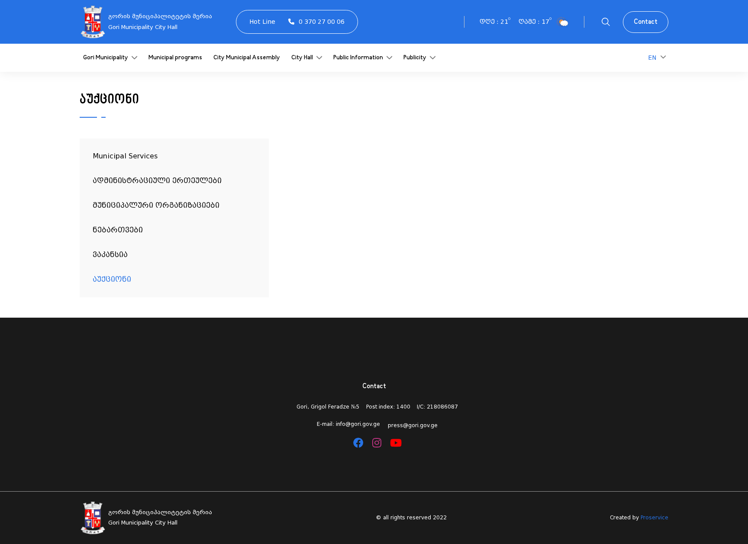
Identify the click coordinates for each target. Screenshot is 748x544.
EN (652, 57)
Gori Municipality (106, 57)
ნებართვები (118, 230)
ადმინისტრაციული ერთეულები (157, 181)
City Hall (302, 57)
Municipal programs (175, 57)
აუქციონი (112, 279)
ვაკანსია (110, 255)
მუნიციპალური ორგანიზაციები (156, 205)
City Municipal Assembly (246, 57)
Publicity (415, 57)
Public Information (358, 57)
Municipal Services (125, 156)
